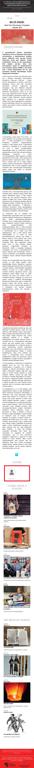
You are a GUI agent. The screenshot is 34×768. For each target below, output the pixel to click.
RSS (4, 750)
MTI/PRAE (6, 494)
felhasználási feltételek (17, 751)
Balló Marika (7, 526)
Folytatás (12, 11)
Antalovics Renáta (8, 712)
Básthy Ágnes (7, 681)
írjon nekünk (18, 750)
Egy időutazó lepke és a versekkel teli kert (16, 578)
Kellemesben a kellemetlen (12, 734)
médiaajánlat (26, 750)
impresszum (5, 751)
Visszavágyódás (9, 647)
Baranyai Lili (7, 625)
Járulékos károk (8, 703)
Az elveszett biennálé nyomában (13, 676)
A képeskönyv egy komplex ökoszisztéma (16, 548)
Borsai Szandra (14, 654)
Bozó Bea (6, 585)
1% (6, 750)
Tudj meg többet (20, 11)
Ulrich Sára (9, 18)
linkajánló (11, 750)
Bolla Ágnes (6, 654)
